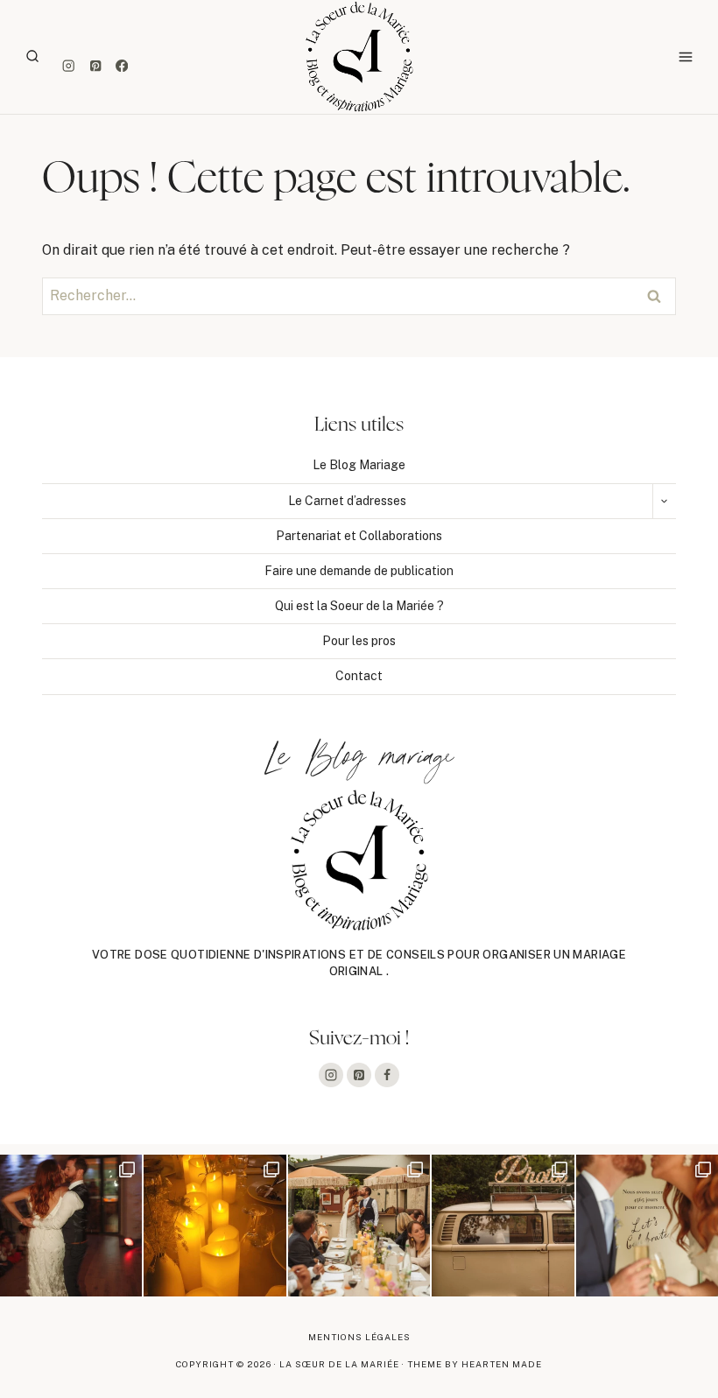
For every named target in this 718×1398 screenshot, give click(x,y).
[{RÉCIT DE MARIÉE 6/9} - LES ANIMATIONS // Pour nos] (503, 1225)
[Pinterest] (95, 66)
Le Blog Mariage (359, 465)
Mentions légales (359, 1336)
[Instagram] (68, 66)
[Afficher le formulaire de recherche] (32, 57)
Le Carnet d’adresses (347, 501)
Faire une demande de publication (359, 571)
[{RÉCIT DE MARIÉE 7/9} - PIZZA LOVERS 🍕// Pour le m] (359, 1225)
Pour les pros (359, 641)
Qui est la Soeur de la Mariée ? (359, 606)
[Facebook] (122, 66)
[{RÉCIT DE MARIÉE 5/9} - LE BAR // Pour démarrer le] (647, 1225)
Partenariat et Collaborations (359, 536)
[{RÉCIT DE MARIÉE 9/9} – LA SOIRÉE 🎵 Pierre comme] (71, 1225)
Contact (359, 676)
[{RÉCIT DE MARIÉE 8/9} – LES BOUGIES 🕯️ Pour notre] (214, 1225)
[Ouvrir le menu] (685, 56)
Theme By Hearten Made (474, 1364)
